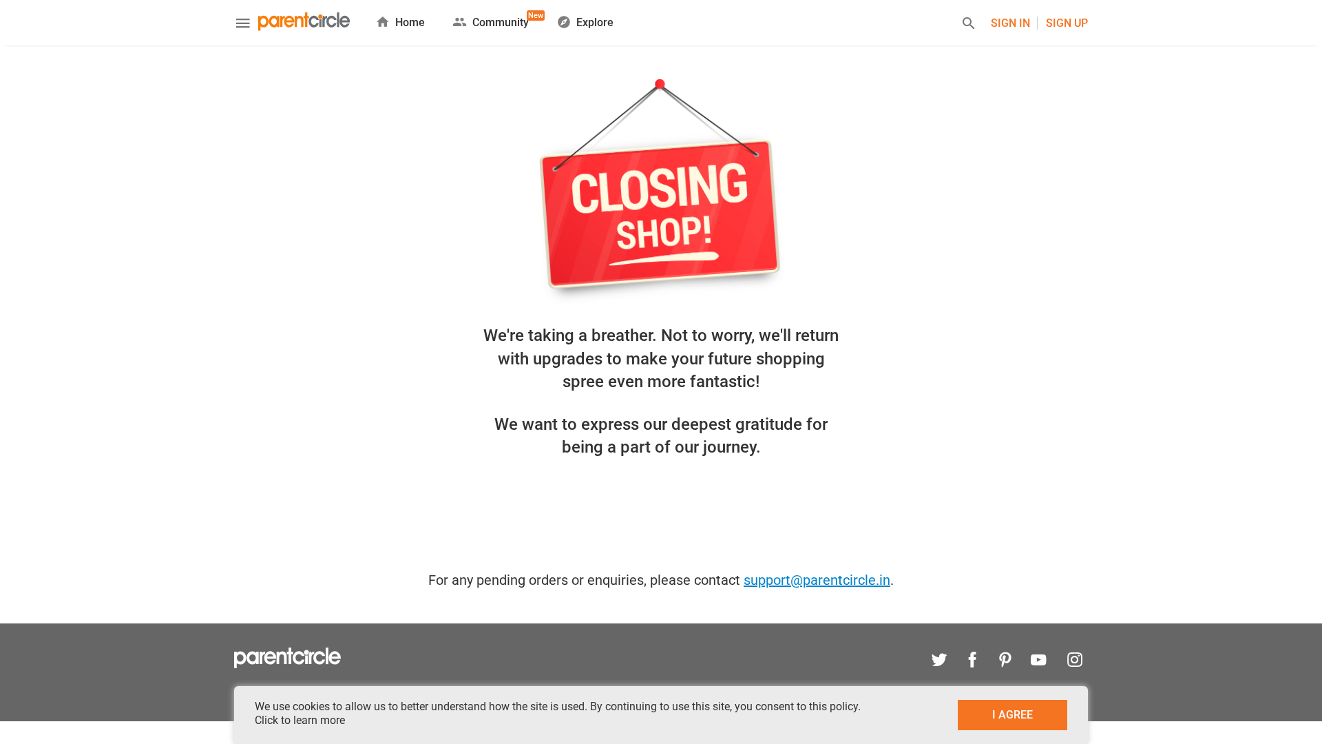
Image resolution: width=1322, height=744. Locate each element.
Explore (594, 22)
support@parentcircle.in (817, 580)
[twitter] (939, 661)
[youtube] (1038, 661)
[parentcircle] (287, 664)
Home (410, 22)
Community (500, 20)
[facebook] (972, 661)
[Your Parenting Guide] (304, 23)
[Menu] (243, 25)
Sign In (1010, 23)
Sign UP (1067, 23)
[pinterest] (1005, 661)
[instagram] (1071, 661)
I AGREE (1012, 714)
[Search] (969, 25)
